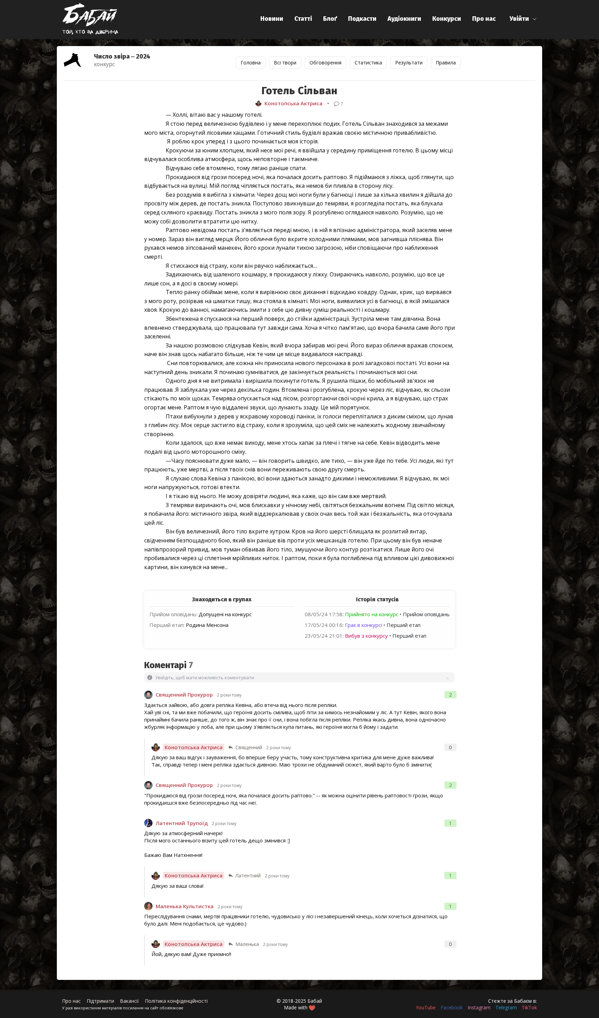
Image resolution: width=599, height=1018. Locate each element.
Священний (248, 747)
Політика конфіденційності (176, 1001)
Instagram (479, 1007)
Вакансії (129, 1001)
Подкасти (362, 19)
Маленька (247, 944)
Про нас (484, 19)
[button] (523, 19)
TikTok (529, 1007)
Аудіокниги (404, 19)
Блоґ (330, 19)
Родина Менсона (207, 624)
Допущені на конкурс (225, 614)
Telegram (506, 1007)
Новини (271, 19)
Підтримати (100, 1001)
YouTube (426, 1007)
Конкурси (446, 19)
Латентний (248, 875)
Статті (303, 19)
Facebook (452, 1007)
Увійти (519, 19)
